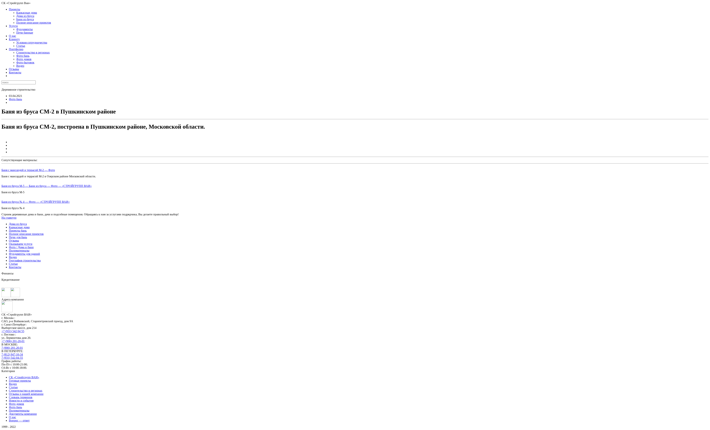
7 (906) (12, 347)
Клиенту (14, 39)
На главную (8, 217)
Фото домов (23, 59)
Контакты (15, 72)
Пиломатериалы (19, 250)
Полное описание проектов (33, 22)
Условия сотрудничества (31, 42)
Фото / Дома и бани (21, 247)
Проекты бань (18, 230)
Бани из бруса (25, 19)
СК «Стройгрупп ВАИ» (24, 377)
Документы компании (23, 413)
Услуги (13, 25)
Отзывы (14, 69)
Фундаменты (24, 29)
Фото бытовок (25, 62)
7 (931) (12, 357)
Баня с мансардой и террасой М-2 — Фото (28, 170)
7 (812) (12, 354)
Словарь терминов (20, 397)
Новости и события (21, 400)
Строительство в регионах (33, 52)
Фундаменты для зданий (24, 253)
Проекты (14, 9)
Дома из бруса (25, 16)
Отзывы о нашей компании (26, 393)
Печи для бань (18, 237)
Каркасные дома (26, 12)
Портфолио (16, 49)
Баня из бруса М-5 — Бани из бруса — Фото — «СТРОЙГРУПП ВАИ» (46, 186)
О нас (12, 35)
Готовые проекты (20, 380)
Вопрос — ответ (19, 420)
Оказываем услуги (20, 243)
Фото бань (22, 55)
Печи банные (24, 32)
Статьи (20, 45)
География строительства (25, 260)
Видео (20, 65)
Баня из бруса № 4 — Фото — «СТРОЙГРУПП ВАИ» (35, 201)
